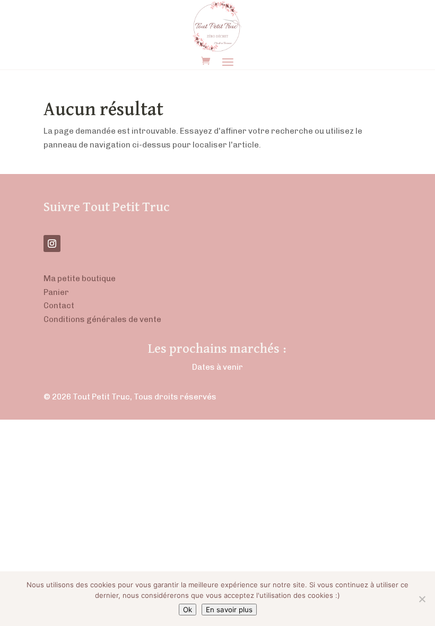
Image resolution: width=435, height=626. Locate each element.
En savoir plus (229, 609)
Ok (187, 609)
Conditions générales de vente (102, 319)
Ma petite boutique (80, 278)
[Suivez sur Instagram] (52, 243)
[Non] (421, 599)
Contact (59, 305)
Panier (56, 292)
